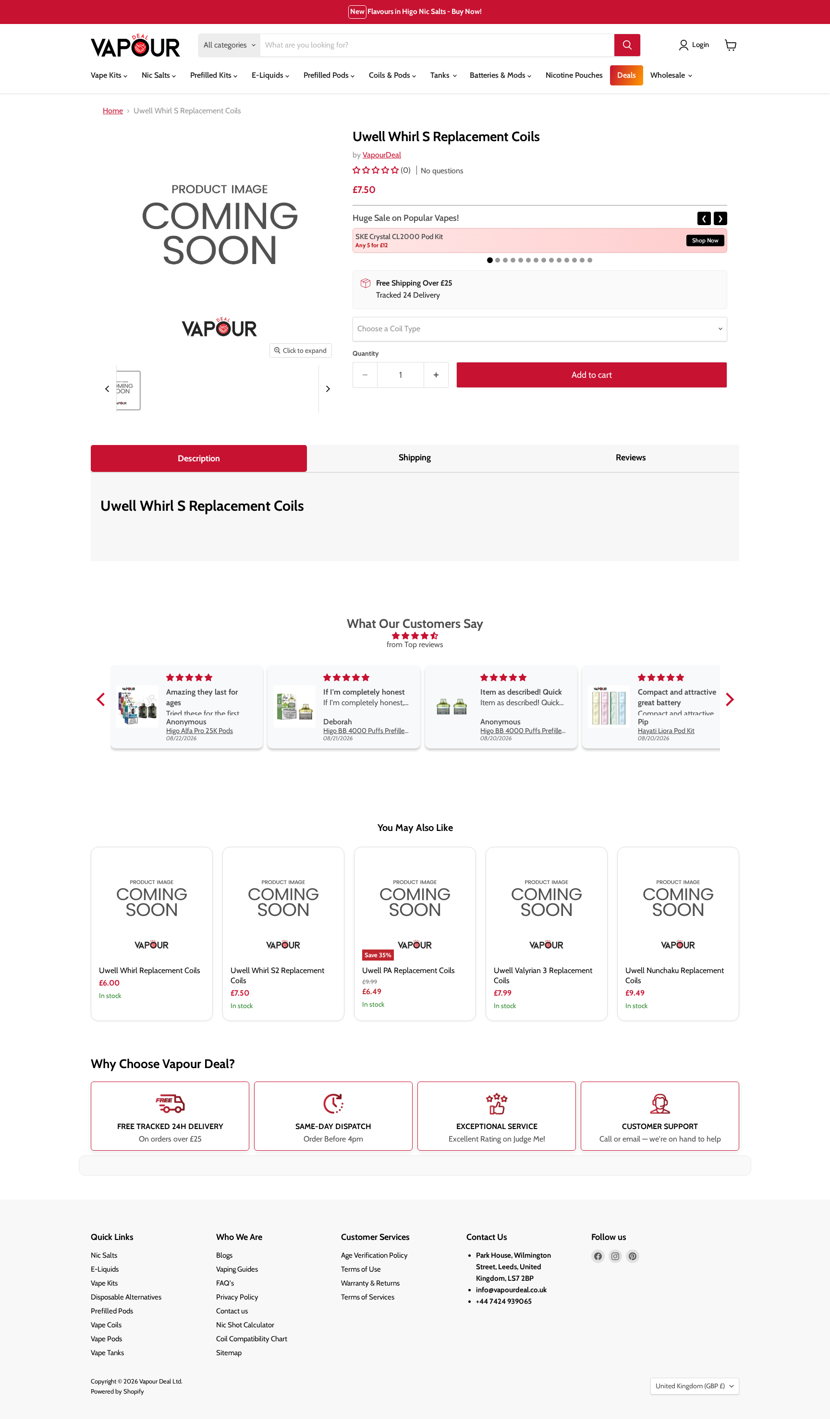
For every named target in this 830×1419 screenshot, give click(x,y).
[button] (377, 170)
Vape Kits (107, 75)
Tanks (441, 75)
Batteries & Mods (498, 75)
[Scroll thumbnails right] (326, 389)
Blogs (224, 1255)
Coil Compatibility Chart (251, 1339)
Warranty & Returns (370, 1283)
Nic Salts (157, 75)
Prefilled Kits (211, 75)
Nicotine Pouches (574, 75)
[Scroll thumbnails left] (108, 389)
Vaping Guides (237, 1269)
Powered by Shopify (117, 1391)
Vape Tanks (107, 1352)
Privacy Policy (237, 1297)
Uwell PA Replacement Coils (408, 970)
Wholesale (668, 75)
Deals (626, 75)
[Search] (627, 45)
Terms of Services (367, 1297)
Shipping (415, 457)
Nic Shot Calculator (245, 1325)
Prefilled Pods (327, 75)
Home (113, 111)
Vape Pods (106, 1339)
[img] (415, 635)
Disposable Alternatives (126, 1297)
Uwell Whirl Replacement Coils (149, 970)
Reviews (631, 457)
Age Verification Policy (374, 1255)
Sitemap (229, 1352)
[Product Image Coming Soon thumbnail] (121, 390)
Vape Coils (106, 1325)
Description (199, 458)
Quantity (366, 353)
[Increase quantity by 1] (436, 375)
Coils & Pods (390, 75)
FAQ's (225, 1283)
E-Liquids (268, 75)
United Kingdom (690, 1386)
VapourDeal (382, 154)
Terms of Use (361, 1269)
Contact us (232, 1311)
